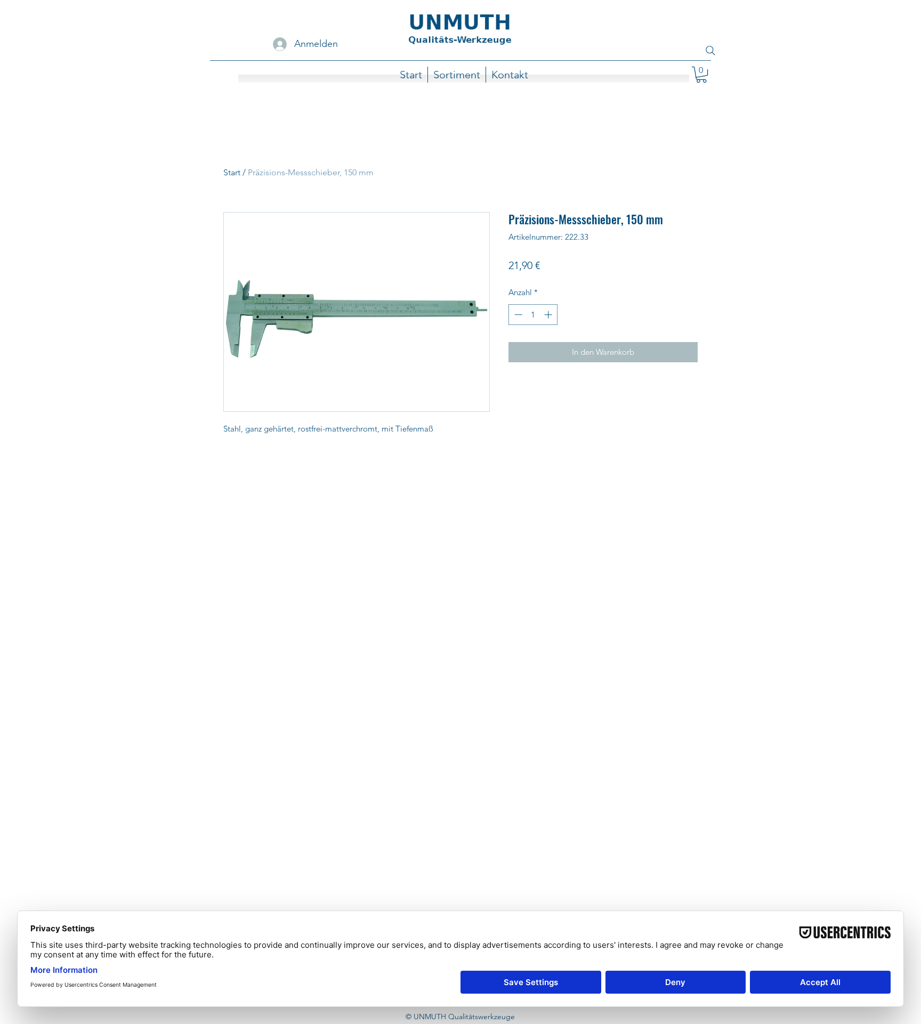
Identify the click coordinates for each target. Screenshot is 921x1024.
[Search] (710, 50)
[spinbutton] (533, 314)
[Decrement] (517, 314)
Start (231, 172)
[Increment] (549, 314)
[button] (701, 75)
